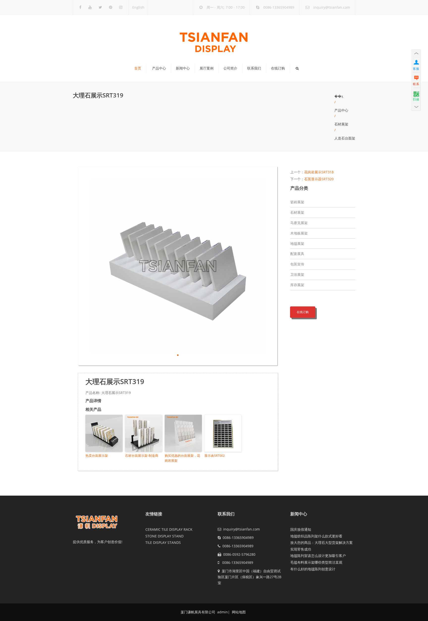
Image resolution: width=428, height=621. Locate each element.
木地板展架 (299, 233)
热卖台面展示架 (96, 455)
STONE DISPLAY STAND (164, 536)
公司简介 (230, 68)
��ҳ (338, 96)
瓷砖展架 (297, 202)
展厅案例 (207, 68)
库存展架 (297, 284)
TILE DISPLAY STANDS (163, 542)
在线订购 (278, 68)
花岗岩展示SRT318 (319, 172)
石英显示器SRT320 (319, 179)
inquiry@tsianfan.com (331, 7)
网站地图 (238, 612)
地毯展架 (297, 243)
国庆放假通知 (300, 529)
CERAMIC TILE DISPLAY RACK (168, 529)
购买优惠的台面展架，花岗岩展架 (182, 458)
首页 (137, 68)
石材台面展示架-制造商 (141, 455)
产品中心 (159, 68)
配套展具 (297, 253)
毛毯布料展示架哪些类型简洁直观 (316, 562)
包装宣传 (297, 264)
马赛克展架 (299, 222)
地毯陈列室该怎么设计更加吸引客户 (318, 555)
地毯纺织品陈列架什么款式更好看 (316, 536)
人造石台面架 (344, 138)
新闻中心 (183, 68)
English (138, 7)
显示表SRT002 (214, 455)
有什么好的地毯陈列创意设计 (312, 569)
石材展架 (341, 124)
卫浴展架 (297, 274)
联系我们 (254, 68)
